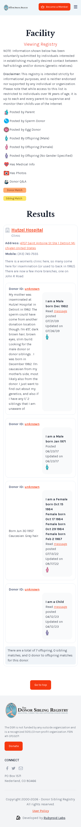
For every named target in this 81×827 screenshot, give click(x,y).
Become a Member (57, 6)
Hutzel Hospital (27, 230)
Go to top (40, 685)
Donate (14, 746)
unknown (32, 289)
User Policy (40, 811)
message (60, 311)
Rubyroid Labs (54, 818)
